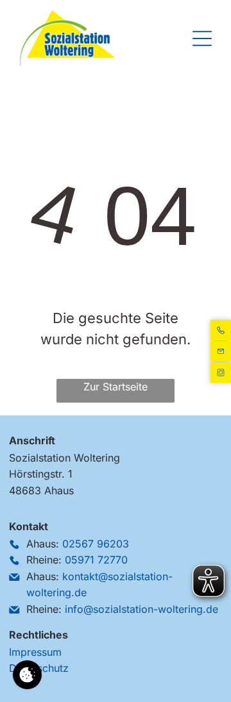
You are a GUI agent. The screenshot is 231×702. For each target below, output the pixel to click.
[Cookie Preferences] (27, 674)
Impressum (35, 652)
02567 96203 (95, 543)
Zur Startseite (115, 386)
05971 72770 (96, 559)
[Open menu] (202, 38)
